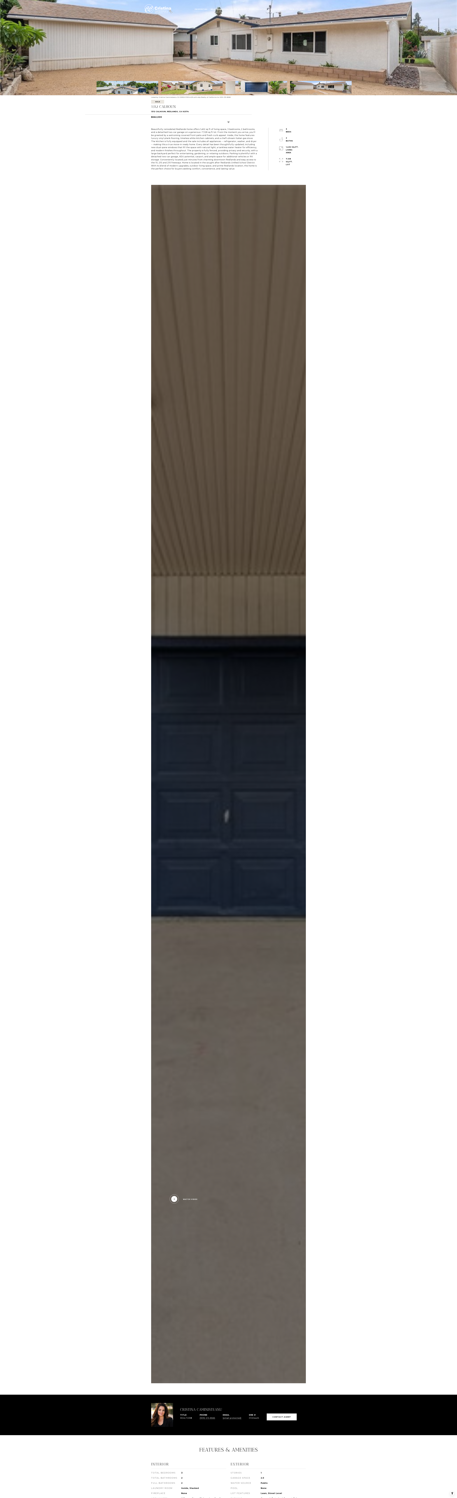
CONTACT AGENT (281, 1417)
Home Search (238, 9)
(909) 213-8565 (207, 1418)
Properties (201, 9)
